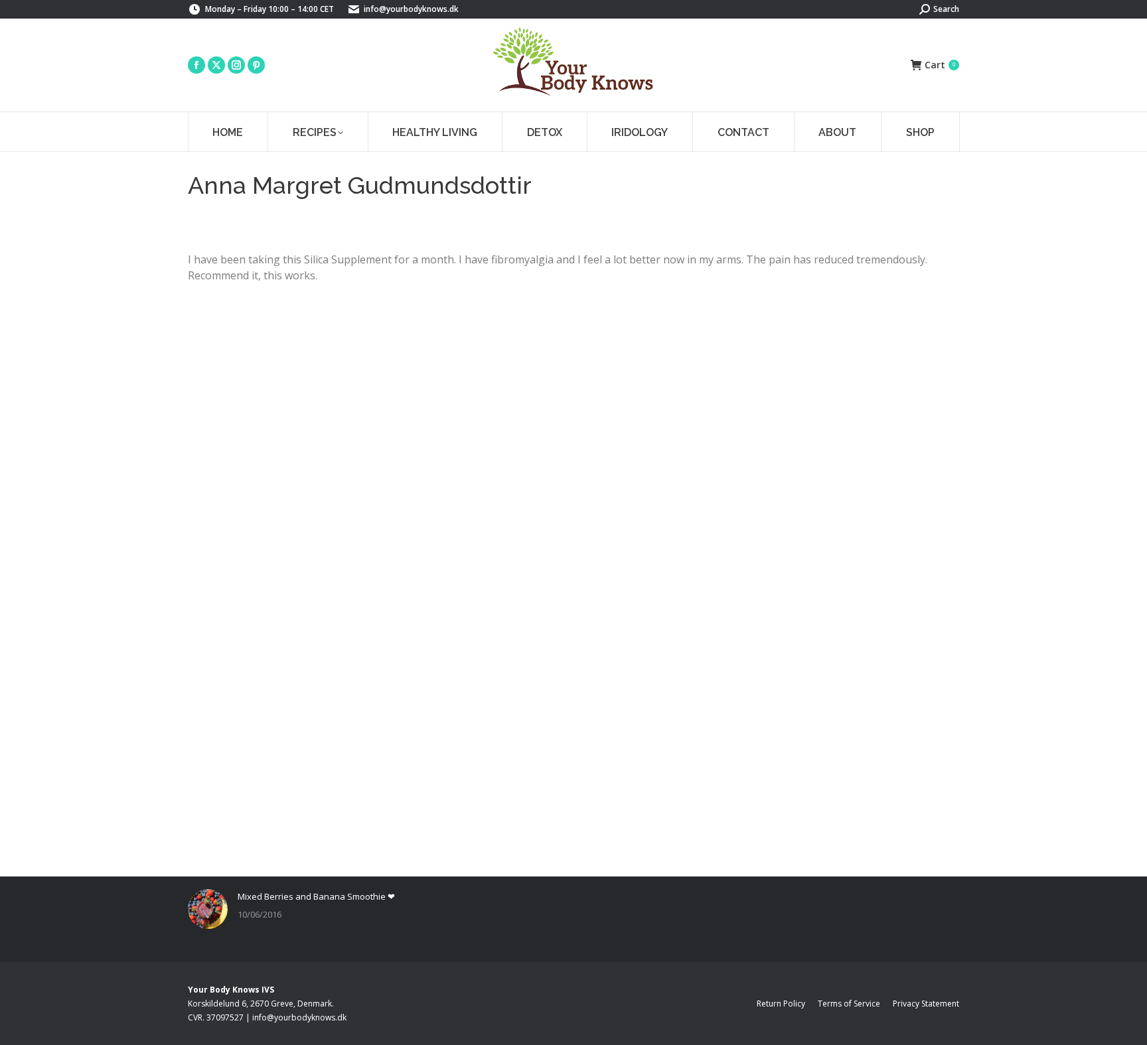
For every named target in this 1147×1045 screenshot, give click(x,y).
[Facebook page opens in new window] (196, 65)
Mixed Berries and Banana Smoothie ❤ (316, 896)
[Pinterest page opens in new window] (256, 65)
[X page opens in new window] (216, 65)
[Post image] (208, 909)
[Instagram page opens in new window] (236, 65)
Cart (940, 65)
